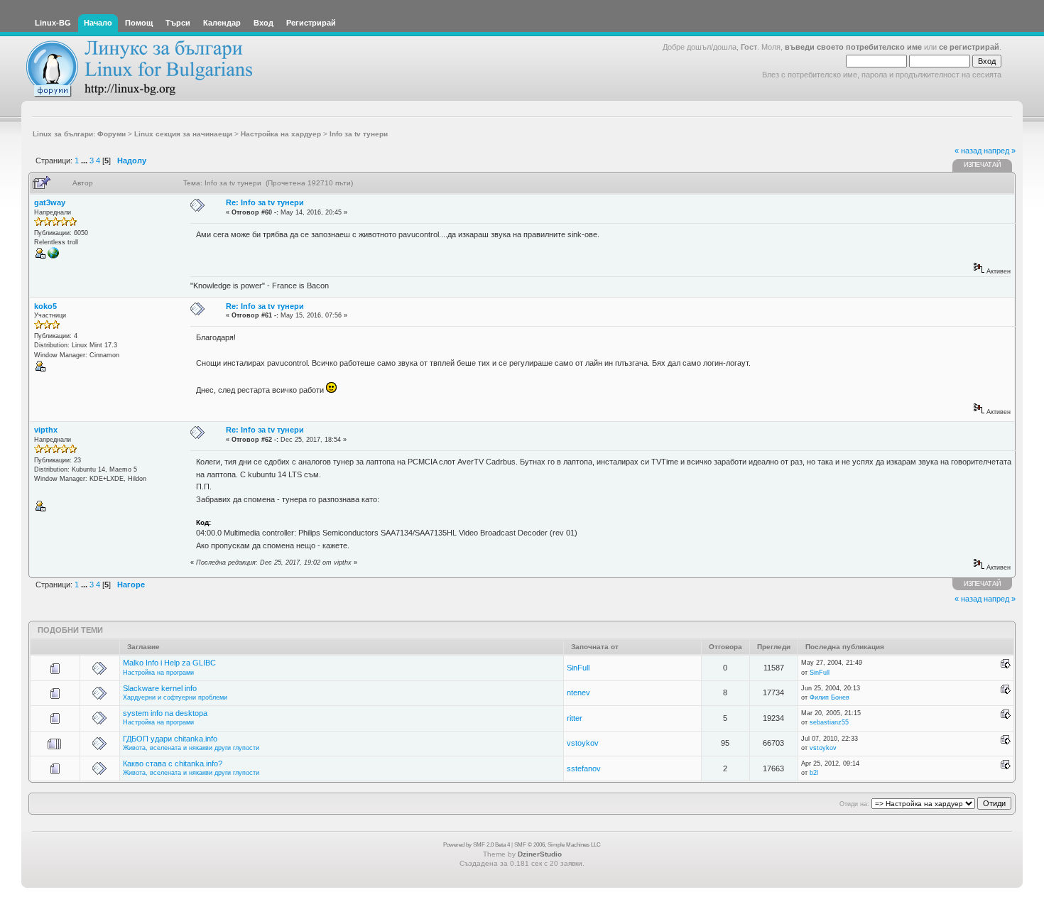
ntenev (578, 692)
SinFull (578, 667)
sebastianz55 (829, 722)
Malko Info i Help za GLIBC (169, 662)
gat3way (49, 202)
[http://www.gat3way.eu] (53, 256)
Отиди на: (854, 804)
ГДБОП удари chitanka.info (170, 738)
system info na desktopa (165, 713)
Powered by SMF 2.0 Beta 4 (476, 845)
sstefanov (584, 768)
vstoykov (583, 743)
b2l (814, 772)
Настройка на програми (158, 672)
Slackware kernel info (160, 688)
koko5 (45, 306)
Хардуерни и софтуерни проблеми (175, 697)
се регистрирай (969, 47)
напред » (1000, 150)
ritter (574, 718)
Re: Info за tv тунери (265, 202)
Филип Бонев (829, 697)
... (85, 160)
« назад (968, 150)
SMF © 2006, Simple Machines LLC (557, 845)
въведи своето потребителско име (853, 47)
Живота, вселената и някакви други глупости (191, 747)
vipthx (46, 429)
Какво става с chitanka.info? (172, 763)
